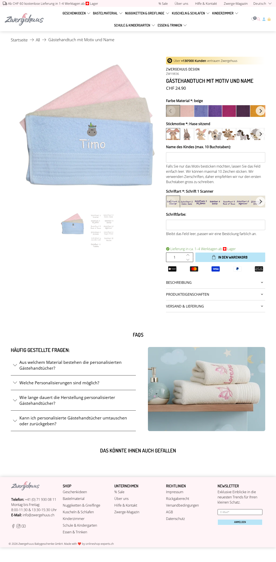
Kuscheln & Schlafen (188, 13)
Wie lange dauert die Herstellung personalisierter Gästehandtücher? (67, 400)
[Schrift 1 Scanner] (173, 203)
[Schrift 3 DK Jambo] (201, 203)
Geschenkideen (74, 13)
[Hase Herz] (187, 135)
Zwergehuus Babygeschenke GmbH (40, 544)
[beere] (229, 112)
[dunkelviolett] (243, 112)
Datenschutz (175, 518)
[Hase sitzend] (173, 135)
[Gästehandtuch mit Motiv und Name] (86, 132)
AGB (169, 512)
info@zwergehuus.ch (38, 515)
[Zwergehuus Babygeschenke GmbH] (24, 19)
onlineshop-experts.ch (100, 544)
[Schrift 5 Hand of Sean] (229, 203)
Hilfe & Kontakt (125, 505)
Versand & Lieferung (185, 306)
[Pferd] (243, 135)
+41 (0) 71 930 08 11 (40, 499)
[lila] (215, 112)
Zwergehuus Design (183, 69)
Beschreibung (179, 282)
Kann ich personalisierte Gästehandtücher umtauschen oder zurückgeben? (73, 421)
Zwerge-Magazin (126, 512)
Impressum (174, 492)
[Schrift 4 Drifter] (215, 203)
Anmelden (240, 522)
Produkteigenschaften (187, 294)
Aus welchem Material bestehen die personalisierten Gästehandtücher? (70, 365)
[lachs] (187, 112)
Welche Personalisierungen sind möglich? (59, 383)
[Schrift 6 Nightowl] (243, 203)
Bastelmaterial (105, 13)
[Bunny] (201, 135)
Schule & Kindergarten (132, 25)
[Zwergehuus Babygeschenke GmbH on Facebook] (13, 526)
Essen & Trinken (170, 25)
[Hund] (215, 135)
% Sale (119, 492)
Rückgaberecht (177, 498)
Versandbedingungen (182, 505)
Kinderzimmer (223, 13)
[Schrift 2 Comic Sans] (187, 203)
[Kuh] (229, 135)
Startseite (19, 40)
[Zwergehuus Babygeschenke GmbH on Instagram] (18, 526)
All (38, 40)
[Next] (260, 111)
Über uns (121, 498)
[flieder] (201, 112)
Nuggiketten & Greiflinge (144, 13)
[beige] (173, 112)
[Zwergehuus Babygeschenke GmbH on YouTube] (24, 526)
